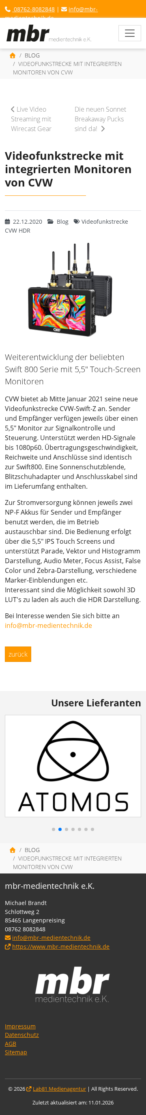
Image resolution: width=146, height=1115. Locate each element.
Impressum (20, 1026)
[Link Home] (13, 55)
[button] (15, 768)
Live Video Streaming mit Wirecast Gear (31, 119)
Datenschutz (22, 1035)
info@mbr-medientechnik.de (48, 625)
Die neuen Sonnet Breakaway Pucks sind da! (100, 119)
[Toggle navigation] (129, 33)
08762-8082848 (33, 9)
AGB (10, 1043)
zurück (18, 654)
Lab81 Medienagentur (59, 1088)
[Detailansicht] (49, 33)
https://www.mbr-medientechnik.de (61, 946)
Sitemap (16, 1052)
